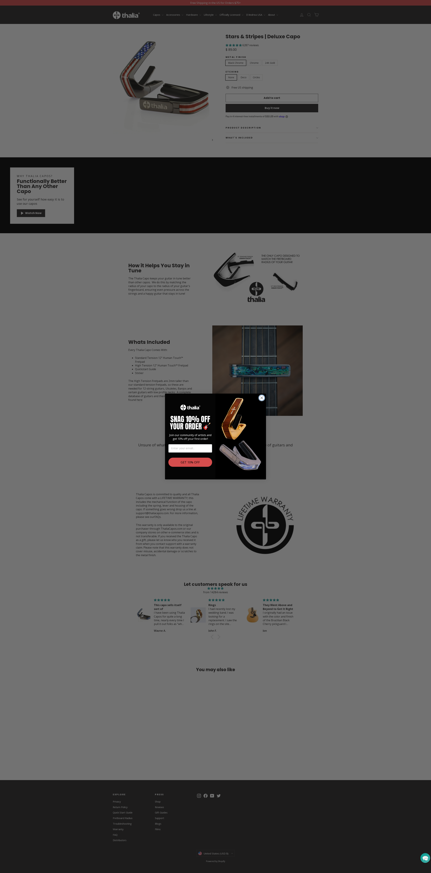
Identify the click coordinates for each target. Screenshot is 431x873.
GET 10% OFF (190, 462)
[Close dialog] (262, 398)
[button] (425, 858)
